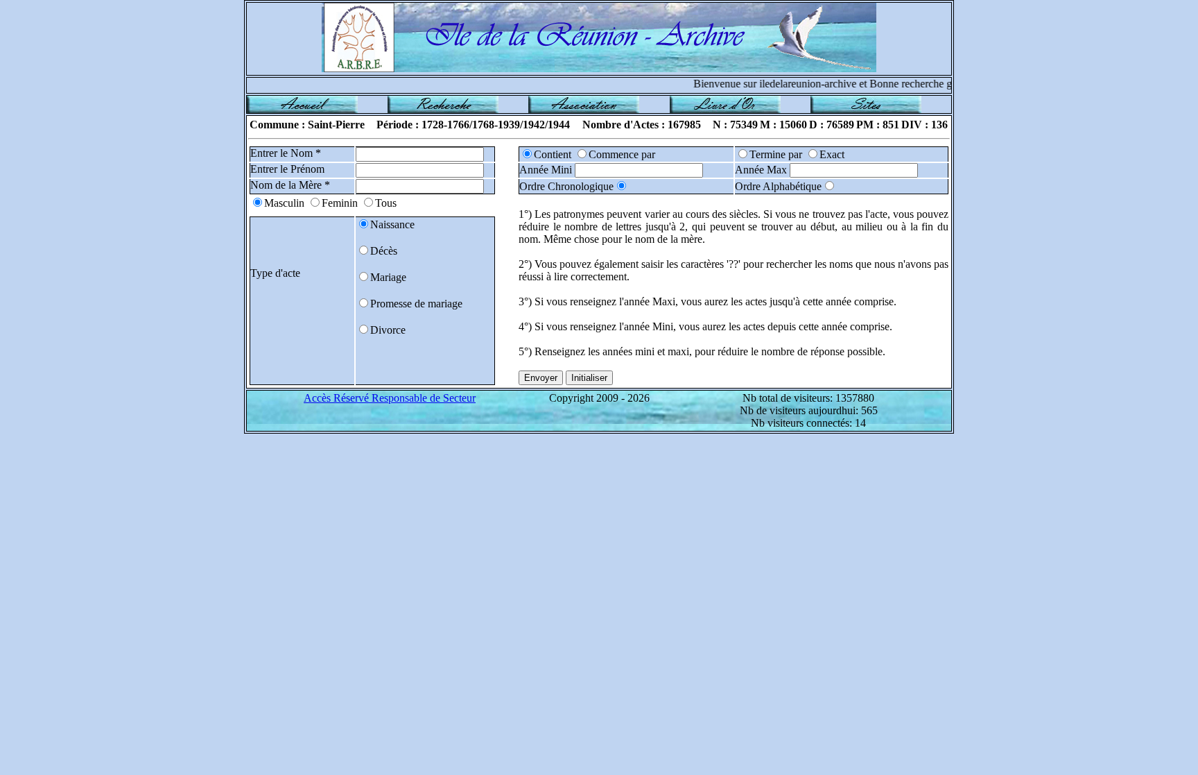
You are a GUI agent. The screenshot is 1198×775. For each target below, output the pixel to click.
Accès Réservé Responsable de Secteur (390, 398)
